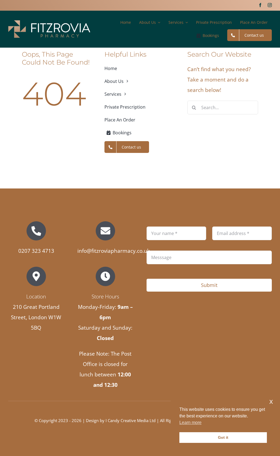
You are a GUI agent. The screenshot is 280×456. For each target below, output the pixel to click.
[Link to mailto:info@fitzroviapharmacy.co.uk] (105, 230)
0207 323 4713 (36, 250)
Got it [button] (223, 437)
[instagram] (270, 5)
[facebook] (260, 5)
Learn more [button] (190, 422)
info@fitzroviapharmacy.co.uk (113, 250)
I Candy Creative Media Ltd (131, 420)
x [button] (271, 401)
